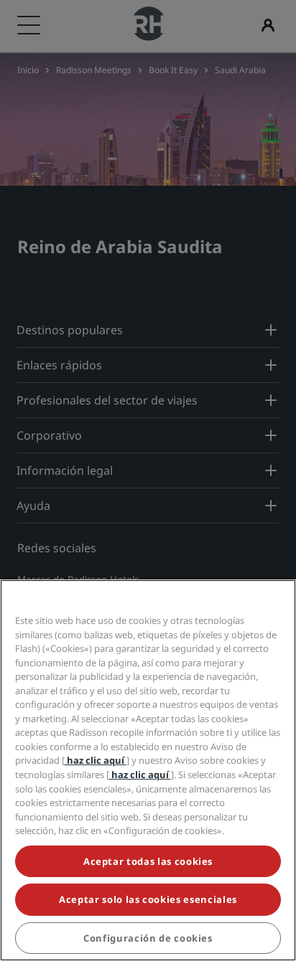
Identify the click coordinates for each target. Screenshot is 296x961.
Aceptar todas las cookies (148, 861)
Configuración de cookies (148, 938)
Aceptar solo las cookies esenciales (148, 899)
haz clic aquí (95, 760)
